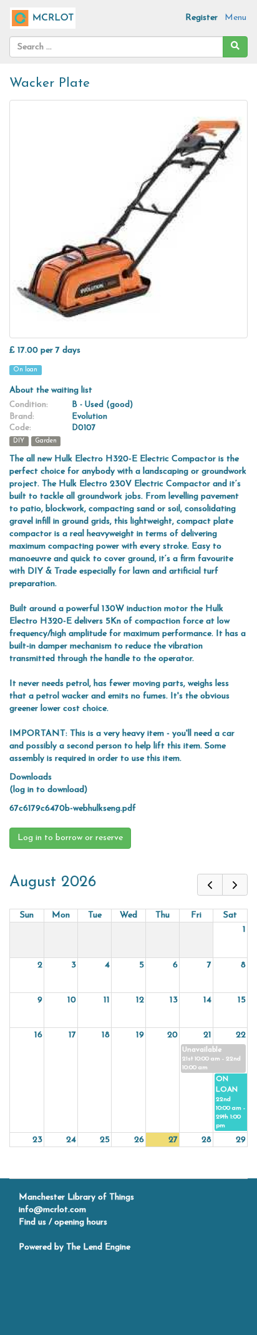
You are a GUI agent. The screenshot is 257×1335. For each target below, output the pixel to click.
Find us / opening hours (63, 1222)
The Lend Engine (98, 1247)
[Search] (235, 46)
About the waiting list (50, 390)
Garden (46, 441)
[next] (235, 885)
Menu (235, 17)
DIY (18, 441)
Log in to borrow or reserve (70, 838)
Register (201, 17)
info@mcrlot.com (52, 1210)
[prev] (210, 885)
